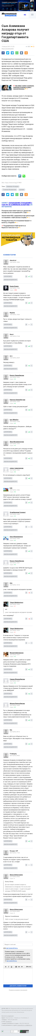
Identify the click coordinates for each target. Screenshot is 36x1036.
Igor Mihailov (14, 419)
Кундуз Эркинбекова (17, 375)
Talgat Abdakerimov (16, 602)
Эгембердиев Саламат (18, 512)
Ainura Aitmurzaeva (16, 875)
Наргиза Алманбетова (17, 399)
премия (21, 189)
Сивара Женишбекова (17, 679)
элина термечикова (16, 468)
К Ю (11, 488)
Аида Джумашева (8, 49)
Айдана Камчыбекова (17, 703)
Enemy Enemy (14, 286)
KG (25, 15)
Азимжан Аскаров (12, 186)
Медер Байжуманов (16, 653)
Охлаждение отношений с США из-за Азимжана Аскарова (17, 204)
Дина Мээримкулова (17, 442)
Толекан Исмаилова (9, 189)
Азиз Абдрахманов (16, 536)
